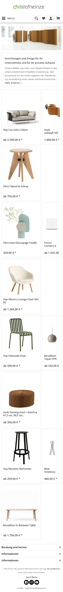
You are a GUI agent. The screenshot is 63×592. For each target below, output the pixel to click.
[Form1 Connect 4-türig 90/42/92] (52, 222)
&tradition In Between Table (19, 525)
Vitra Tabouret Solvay (15, 186)
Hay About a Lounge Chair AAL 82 (21, 301)
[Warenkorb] (58, 18)
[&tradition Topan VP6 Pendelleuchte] (52, 335)
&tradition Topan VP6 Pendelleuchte (52, 357)
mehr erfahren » (13, 82)
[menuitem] (8, 18)
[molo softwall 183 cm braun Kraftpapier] (52, 109)
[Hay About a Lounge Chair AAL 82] (21, 279)
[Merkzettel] (43, 18)
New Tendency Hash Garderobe (50, 470)
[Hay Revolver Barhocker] (21, 448)
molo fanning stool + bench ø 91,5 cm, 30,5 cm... (20, 414)
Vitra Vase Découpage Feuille (20, 242)
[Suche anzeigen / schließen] (36, 18)
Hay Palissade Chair (14, 355)
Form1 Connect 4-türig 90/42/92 (50, 244)
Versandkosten (53, 568)
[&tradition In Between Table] (21, 505)
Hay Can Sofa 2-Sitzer (15, 129)
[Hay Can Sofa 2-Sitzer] (21, 109)
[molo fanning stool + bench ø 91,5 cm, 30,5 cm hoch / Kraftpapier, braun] (21, 392)
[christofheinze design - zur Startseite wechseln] (31, 8)
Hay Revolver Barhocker (17, 468)
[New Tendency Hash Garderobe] (52, 448)
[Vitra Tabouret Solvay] (21, 166)
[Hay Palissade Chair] (21, 335)
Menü (11, 18)
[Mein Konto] (51, 18)
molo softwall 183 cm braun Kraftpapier (51, 131)
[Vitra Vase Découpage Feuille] (21, 222)
